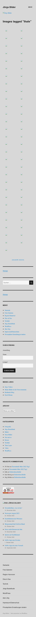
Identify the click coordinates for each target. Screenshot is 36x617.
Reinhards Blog (9, 392)
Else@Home (8, 395)
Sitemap (5, 271)
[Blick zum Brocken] (25, 230)
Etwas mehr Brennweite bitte (13, 529)
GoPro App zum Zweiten (12, 540)
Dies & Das (8, 318)
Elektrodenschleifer (15, 472)
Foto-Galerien (9, 313)
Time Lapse (8, 445)
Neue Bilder (8, 435)
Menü (30, 7)
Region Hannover (10, 316)
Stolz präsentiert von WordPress (19, 613)
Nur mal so (8, 437)
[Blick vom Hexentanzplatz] (10, 237)
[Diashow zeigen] (18, 260)
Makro (7, 432)
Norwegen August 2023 (12, 513)
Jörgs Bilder (9, 7)
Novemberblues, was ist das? (13, 508)
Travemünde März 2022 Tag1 (21, 466)
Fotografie (8, 427)
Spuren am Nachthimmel (12, 535)
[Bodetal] (10, 33)
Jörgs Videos (9, 387)
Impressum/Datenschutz (12, 332)
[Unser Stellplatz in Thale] (10, 252)
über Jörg (7, 329)
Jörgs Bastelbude (10, 324)
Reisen (7, 440)
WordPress (8, 326)
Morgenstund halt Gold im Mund (15, 524)
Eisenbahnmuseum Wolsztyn (13, 519)
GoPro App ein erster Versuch (14, 545)
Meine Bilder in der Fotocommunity (15, 390)
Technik (7, 321)
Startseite (7, 310)
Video (6, 448)
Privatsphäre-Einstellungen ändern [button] (15, 334)
